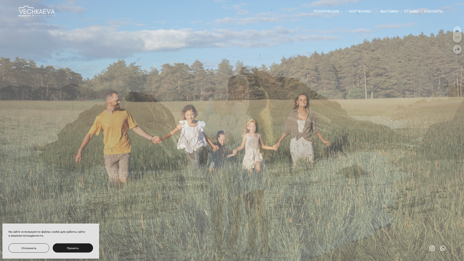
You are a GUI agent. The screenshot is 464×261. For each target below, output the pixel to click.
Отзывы (411, 11)
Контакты (433, 11)
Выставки (389, 11)
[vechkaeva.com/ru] (37, 11)
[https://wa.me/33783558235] (442, 248)
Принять (73, 248)
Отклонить (29, 248)
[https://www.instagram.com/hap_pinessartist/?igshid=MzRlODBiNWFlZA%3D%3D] (432, 248)
